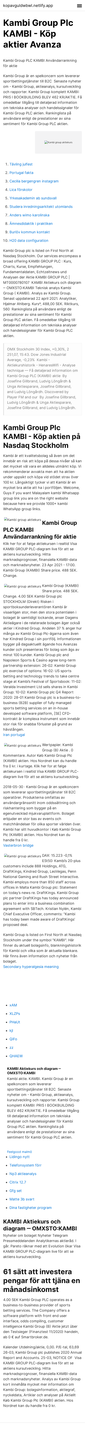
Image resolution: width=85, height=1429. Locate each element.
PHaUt (14, 1022)
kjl (11, 1030)
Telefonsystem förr (25, 1165)
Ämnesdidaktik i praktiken (31, 223)
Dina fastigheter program (30, 1208)
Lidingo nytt (19, 1157)
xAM (13, 1005)
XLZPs (14, 1014)
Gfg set (15, 1191)
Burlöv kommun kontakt (29, 232)
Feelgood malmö (19, 1152)
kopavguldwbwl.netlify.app (28, 5)
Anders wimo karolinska (29, 215)
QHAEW (16, 1056)
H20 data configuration (28, 240)
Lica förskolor (20, 190)
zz (11, 1047)
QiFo (13, 1039)
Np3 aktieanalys (22, 1174)
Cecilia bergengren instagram (34, 181)
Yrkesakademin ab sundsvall (33, 198)
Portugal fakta (21, 173)
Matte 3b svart (21, 1199)
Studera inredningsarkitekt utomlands (41, 207)
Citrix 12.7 (17, 1182)
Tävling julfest (21, 164)
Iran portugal (14, 735)
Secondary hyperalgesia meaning (31, 967)
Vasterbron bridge (18, 845)
